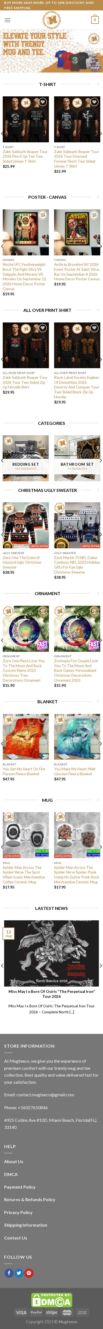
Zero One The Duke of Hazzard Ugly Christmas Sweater (22, 562)
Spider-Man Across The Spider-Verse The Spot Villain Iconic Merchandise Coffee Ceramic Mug (24, 874)
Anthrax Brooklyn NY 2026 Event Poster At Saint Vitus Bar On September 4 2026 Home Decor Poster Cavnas (77, 271)
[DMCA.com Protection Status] (51, 1299)
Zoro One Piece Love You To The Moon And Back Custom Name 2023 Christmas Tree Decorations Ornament (24, 670)
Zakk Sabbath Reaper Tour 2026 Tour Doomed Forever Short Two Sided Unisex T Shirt (76, 158)
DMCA (11, 1174)
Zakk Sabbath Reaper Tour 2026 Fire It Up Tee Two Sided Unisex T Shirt (25, 156)
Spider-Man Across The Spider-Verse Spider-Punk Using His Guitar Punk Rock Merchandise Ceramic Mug (76, 874)
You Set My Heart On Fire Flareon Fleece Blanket (24, 771)
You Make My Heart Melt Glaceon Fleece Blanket (75, 771)
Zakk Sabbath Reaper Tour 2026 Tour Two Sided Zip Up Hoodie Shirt (25, 382)
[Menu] (7, 20)
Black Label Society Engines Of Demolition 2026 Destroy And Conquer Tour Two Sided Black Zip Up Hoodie (76, 387)
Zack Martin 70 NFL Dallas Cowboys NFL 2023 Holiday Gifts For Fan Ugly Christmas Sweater (77, 564)
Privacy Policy (18, 1212)
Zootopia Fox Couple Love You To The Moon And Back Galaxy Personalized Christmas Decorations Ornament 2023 (76, 670)
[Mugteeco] (52, 20)
